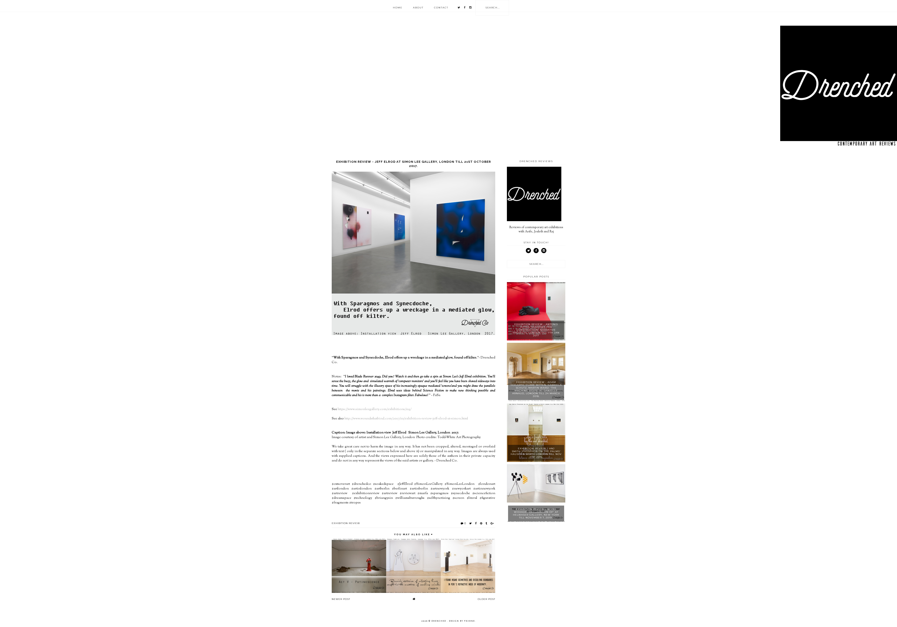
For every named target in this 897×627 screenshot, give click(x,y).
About (418, 7)
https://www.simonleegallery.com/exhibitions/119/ (375, 409)
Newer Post (341, 599)
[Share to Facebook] (476, 523)
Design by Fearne (462, 621)
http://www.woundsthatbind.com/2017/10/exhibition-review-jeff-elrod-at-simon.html (406, 418)
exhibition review (346, 523)
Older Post (486, 599)
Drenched (439, 621)
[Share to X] (470, 523)
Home (397, 7)
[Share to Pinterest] (481, 523)
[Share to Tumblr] (486, 523)
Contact (441, 7)
